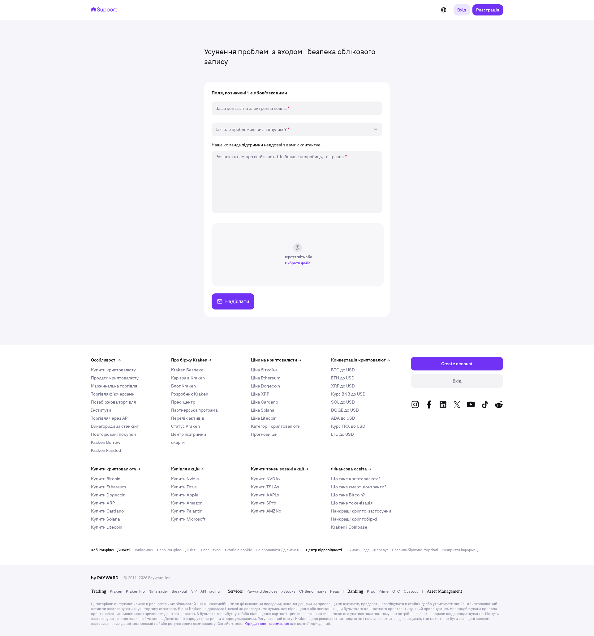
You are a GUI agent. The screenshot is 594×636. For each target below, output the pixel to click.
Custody (411, 591)
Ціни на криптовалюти (276, 360)
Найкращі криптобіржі (354, 519)
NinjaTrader (158, 591)
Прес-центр (183, 402)
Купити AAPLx (265, 495)
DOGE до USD (345, 410)
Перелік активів (187, 418)
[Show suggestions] (375, 129)
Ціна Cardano (264, 402)
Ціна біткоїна (264, 370)
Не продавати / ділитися (277, 549)
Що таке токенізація (351, 503)
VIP (194, 591)
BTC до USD (343, 370)
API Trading (210, 591)
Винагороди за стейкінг (115, 426)
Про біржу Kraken (191, 360)
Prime (384, 591)
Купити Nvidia (185, 479)
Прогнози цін (264, 434)
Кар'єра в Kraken (188, 378)
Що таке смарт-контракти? (358, 487)
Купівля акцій (187, 469)
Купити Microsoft (188, 519)
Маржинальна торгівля (114, 386)
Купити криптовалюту (113, 370)
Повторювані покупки (113, 434)
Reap (334, 591)
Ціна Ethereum (265, 378)
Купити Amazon (187, 503)
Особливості (106, 360)
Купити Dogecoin (108, 495)
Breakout (179, 591)
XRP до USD (343, 386)
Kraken (116, 591)
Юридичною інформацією (266, 623)
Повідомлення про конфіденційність (165, 549)
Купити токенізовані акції (279, 469)
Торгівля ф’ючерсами (113, 394)
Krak (371, 591)
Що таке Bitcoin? (348, 495)
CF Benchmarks (312, 591)
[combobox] (292, 129)
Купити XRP (103, 503)
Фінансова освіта (351, 469)
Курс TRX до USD (348, 426)
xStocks (288, 591)
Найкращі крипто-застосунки (361, 511)
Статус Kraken (185, 426)
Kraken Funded (106, 450)
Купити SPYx (263, 503)
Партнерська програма (194, 410)
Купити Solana (105, 519)
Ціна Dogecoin (265, 386)
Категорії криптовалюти (275, 426)
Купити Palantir (186, 511)
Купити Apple (184, 495)
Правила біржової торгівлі (415, 549)
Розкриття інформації (461, 549)
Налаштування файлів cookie (226, 549)
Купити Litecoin (106, 527)
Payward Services (262, 591)
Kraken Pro (135, 591)
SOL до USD (343, 402)
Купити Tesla (184, 487)
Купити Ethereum (108, 487)
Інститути (101, 410)
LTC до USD (342, 434)
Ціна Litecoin (264, 418)
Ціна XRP (260, 394)
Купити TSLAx (265, 487)
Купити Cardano (107, 511)
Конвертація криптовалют (360, 360)
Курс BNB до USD (348, 394)
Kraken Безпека (187, 370)
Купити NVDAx (266, 479)
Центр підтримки (188, 434)
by (104, 578)
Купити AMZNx (266, 511)
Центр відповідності (324, 549)
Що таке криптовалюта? (356, 479)
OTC (396, 591)
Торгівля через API (110, 418)
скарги (178, 442)
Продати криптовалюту (115, 378)
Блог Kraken (183, 386)
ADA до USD (343, 418)
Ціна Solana (262, 410)
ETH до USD (343, 378)
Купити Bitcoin (105, 479)
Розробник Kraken (189, 394)
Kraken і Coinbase (349, 527)
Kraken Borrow (105, 442)
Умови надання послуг (368, 549)
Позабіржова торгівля (113, 402)
